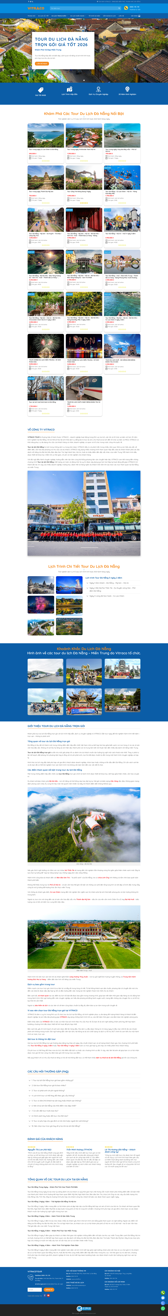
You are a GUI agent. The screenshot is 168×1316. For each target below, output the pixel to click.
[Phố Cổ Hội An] (69, 606)
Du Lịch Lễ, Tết (43, 16)
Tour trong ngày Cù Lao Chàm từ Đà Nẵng (43, 149)
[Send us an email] (30, 1)
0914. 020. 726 (113, 1278)
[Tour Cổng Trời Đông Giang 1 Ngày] (84, 177)
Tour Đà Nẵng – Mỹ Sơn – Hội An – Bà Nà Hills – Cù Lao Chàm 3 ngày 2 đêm (121, 319)
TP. (62, 1278)
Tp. (90, 1273)
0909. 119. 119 (134, 7)
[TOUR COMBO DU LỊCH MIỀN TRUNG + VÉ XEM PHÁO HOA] (46, 346)
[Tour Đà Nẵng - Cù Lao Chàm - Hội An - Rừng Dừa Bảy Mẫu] (122, 177)
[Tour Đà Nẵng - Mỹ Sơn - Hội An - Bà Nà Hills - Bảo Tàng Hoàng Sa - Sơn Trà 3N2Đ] (84, 262)
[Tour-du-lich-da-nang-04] (122, 669)
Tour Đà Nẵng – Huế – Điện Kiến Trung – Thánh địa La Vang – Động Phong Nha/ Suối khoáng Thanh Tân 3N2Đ (121, 277)
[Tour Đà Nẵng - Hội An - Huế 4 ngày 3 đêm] (122, 220)
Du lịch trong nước (59, 16)
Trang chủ (31, 16)
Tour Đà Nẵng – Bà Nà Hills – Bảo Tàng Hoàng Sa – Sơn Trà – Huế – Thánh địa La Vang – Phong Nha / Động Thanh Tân (45, 277)
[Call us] (32, 1)
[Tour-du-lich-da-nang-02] (84, 701)
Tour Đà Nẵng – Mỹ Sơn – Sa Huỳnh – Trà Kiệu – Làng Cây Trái (45, 234)
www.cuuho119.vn (76, 1279)
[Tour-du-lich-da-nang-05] (84, 672)
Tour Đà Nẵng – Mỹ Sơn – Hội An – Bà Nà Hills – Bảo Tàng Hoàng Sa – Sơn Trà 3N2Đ (83, 276)
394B (44, 1278)
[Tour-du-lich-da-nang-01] (122, 700)
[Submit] (119, 8)
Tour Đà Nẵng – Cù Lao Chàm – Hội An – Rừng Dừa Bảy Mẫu (121, 192)
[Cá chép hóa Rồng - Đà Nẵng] (69, 585)
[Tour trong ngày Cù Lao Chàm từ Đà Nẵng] (46, 135)
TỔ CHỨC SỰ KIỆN (94, 16)
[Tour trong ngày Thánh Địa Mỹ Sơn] (46, 177)
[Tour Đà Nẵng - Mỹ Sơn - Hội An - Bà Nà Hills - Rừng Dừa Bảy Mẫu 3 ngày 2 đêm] (84, 304)
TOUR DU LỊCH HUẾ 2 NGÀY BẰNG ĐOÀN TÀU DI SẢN (83, 403)
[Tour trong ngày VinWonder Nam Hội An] (84, 135)
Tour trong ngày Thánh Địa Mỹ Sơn (41, 191)
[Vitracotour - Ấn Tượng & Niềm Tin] (36, 8)
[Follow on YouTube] (48, 1295)
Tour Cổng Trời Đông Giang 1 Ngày (79, 191)
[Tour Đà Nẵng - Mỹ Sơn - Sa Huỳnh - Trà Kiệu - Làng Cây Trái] (46, 220)
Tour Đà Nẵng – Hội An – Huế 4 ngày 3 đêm (120, 234)
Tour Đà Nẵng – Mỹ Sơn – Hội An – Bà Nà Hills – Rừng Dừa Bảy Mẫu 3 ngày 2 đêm (83, 319)
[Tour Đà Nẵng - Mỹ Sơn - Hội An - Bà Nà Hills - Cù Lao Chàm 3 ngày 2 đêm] (122, 304)
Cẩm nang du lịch (109, 16)
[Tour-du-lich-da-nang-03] (45, 701)
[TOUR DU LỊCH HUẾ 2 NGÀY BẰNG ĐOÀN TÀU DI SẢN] (84, 388)
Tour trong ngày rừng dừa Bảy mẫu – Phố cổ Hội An (120, 150)
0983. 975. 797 (113, 1289)
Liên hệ (121, 16)
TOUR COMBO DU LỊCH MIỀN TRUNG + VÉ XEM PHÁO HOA (45, 361)
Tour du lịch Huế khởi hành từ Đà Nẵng (42, 402)
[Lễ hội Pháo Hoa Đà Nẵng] (41, 605)
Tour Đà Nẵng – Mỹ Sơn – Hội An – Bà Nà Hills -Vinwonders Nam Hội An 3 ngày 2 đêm (45, 319)
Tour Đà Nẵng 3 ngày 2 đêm (42, 1046)
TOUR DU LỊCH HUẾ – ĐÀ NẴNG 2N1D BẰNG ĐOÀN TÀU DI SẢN (120, 361)
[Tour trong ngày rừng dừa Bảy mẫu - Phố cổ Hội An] (122, 135)
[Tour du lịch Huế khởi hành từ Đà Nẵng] (46, 388)
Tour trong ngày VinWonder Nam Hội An (81, 149)
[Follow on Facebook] (28, 1)
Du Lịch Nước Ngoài (77, 16)
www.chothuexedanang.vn (79, 1285)
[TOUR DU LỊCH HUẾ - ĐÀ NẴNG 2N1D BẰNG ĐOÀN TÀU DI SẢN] (122, 346)
